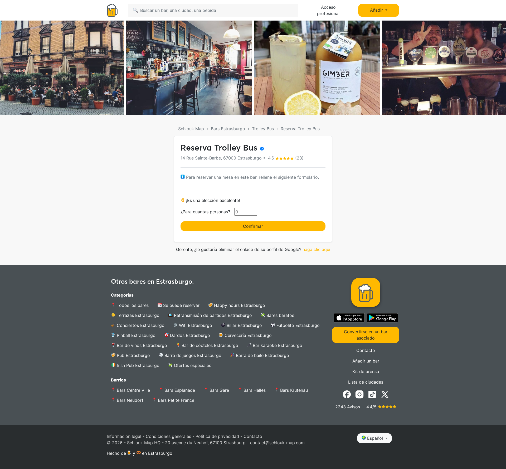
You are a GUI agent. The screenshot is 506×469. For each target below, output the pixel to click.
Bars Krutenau (293, 390)
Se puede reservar (181, 305)
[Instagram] (359, 394)
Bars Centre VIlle (132, 390)
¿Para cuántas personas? (205, 211)
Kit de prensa (365, 371)
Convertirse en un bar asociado (365, 335)
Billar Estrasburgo (243, 325)
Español (375, 438)
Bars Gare (218, 390)
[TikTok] (372, 394)
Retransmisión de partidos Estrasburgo (212, 315)
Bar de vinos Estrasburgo (141, 345)
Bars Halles (254, 390)
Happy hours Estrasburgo (239, 305)
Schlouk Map (191, 128)
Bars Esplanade (179, 390)
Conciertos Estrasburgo (139, 325)
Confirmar (253, 226)
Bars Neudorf (129, 400)
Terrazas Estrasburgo (137, 315)
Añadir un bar (365, 361)
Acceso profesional (328, 10)
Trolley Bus (263, 128)
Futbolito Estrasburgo (297, 325)
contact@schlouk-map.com (277, 442)
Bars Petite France (175, 400)
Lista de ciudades (365, 382)
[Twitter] (385, 394)
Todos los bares (132, 305)
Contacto (365, 350)
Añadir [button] (377, 10)
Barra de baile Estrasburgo (262, 355)
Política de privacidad (217, 436)
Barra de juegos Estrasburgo (192, 355)
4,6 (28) (285, 158)
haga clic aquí (316, 249)
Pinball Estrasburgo (135, 335)
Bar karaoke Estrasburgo (276, 345)
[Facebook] (347, 394)
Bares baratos (279, 315)
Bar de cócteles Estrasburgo (209, 345)
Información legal (124, 436)
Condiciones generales (168, 436)
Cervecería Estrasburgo (247, 335)
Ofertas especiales (192, 365)
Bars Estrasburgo (228, 128)
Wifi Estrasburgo (195, 325)
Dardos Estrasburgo (189, 335)
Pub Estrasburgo (132, 355)
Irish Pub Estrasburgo (137, 365)
